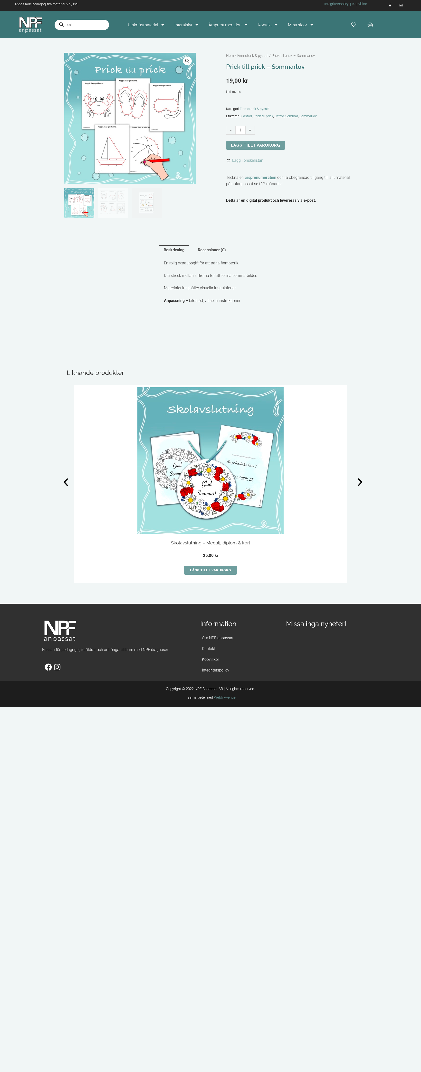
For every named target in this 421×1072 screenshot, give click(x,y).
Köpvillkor (359, 4)
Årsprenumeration (225, 24)
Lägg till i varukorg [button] (107, 492)
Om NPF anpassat (217, 559)
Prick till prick (263, 116)
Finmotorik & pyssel (252, 55)
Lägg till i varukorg (255, 145)
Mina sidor (297, 24)
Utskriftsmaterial (143, 24)
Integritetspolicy (336, 4)
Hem (230, 55)
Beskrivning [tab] (174, 250)
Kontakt (265, 24)
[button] (187, 61)
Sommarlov (308, 116)
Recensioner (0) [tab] (212, 250)
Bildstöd (245, 116)
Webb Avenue (225, 619)
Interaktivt (183, 24)
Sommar (291, 116)
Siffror (279, 116)
